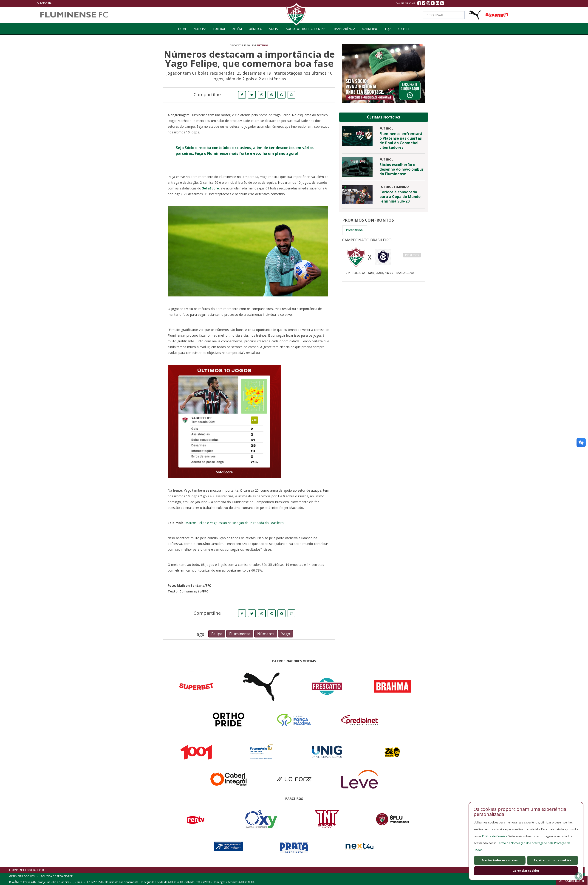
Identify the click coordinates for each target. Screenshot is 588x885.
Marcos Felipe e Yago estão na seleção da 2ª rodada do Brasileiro (234, 523)
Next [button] (432, 257)
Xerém (237, 29)
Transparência (343, 29)
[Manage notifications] (578, 876)
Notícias (200, 29)
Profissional (354, 230)
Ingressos (412, 255)
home (182, 29)
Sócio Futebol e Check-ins (305, 29)
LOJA (388, 29)
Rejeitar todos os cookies (552, 860)
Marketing (370, 29)
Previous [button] (335, 257)
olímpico (255, 29)
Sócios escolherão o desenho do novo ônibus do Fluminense (401, 169)
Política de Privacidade (57, 876)
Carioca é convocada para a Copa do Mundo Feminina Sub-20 (400, 196)
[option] (383, 255)
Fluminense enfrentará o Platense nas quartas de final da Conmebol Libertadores (400, 140)
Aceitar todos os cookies (499, 860)
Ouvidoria (44, 3)
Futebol (219, 29)
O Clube (404, 29)
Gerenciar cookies (526, 871)
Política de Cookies (494, 836)
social (274, 29)
